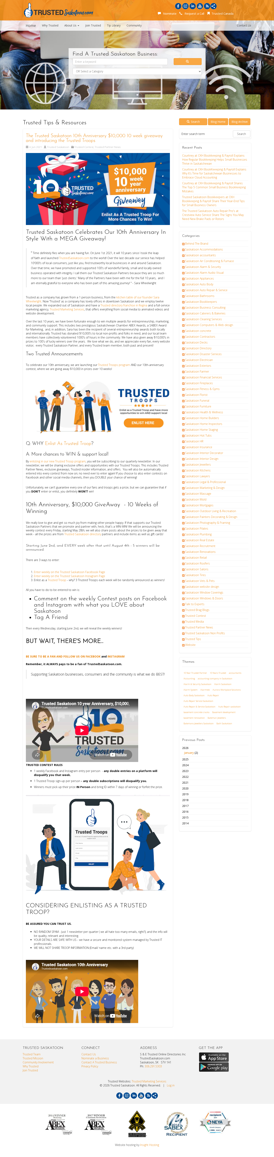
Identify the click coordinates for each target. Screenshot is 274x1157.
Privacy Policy (89, 1066)
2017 (185, 806)
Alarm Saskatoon (222, 684)
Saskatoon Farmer (197, 371)
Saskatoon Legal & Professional (205, 482)
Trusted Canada (222, 13)
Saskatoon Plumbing (198, 534)
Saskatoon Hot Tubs (198, 435)
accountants (235, 672)
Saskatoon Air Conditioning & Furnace (209, 261)
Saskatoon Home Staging (201, 430)
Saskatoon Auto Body (199, 284)
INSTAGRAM (116, 656)
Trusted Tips (193, 639)
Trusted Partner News (108, 147)
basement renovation (194, 717)
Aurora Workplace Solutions (227, 689)
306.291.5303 (153, 1066)
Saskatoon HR (194, 441)
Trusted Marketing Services (67, 309)
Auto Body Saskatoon (194, 695)
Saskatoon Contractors (200, 336)
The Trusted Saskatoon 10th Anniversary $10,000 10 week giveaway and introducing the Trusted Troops (94, 138)
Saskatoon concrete (198, 331)
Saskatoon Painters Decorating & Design (211, 517)
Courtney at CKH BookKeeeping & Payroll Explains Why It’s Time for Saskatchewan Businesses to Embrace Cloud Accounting (214, 173)
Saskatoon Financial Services (203, 377)
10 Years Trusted (218, 672)
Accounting (189, 678)
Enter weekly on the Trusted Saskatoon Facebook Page (69, 572)
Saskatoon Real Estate (199, 540)
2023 (185, 771)
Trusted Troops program (114, 365)
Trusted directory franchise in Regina (123, 305)
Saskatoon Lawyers (197, 476)
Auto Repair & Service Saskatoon (199, 706)
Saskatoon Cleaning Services (203, 319)
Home (31, 25)
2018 (185, 800)
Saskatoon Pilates (196, 528)
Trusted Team (32, 1054)
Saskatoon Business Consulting (205, 307)
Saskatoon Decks (196, 342)
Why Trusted (50, 25)
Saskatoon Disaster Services (203, 354)
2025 (185, 759)
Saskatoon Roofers (197, 563)
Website (190, 645)
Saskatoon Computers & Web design (209, 325)
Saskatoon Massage (198, 493)
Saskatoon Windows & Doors (204, 598)
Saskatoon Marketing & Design (205, 488)
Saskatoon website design (202, 587)
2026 (190, 750)
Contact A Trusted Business (99, 1062)
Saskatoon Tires (195, 575)
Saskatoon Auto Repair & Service (206, 290)
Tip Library (114, 25)
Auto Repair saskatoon (229, 706)
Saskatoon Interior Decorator (204, 453)
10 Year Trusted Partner (195, 672)
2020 (185, 788)
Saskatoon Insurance (198, 447)
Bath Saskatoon (224, 723)
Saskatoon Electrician (199, 360)
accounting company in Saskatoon (215, 678)
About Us (70, 25)
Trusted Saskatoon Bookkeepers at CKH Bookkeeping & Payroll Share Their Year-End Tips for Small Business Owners (213, 201)
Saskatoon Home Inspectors (203, 424)
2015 (185, 817)
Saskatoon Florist (196, 395)
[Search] (187, 61)
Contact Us (244, 25)
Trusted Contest (83, 147)
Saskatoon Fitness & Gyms (202, 389)
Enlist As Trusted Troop (68, 443)
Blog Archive (239, 122)
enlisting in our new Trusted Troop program (58, 461)
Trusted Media (194, 621)
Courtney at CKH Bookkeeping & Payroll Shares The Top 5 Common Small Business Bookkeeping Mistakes (214, 187)
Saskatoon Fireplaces (199, 383)
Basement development (223, 712)
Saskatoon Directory (198, 348)
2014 (185, 823)
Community (134, 25)
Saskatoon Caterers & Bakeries (205, 313)
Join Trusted (93, 25)
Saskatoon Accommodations (204, 249)
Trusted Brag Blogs (197, 610)
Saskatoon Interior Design (201, 459)
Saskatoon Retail (196, 557)
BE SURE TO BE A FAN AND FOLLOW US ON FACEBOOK (63, 656)
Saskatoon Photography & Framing (207, 523)
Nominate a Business (95, 1058)
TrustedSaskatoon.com (74, 258)
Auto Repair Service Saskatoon (198, 700)
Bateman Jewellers (217, 717)
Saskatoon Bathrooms (199, 296)
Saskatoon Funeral (197, 400)
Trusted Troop (57, 580)
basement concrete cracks (196, 712)
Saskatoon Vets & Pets (200, 581)
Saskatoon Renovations (200, 552)
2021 (185, 782)
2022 (185, 777)
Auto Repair (213, 695)
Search (195, 122)
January (189, 753)
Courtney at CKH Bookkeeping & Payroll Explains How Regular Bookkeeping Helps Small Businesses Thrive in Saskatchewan (214, 159)
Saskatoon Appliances (199, 278)
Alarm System (191, 689)
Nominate (169, 13)
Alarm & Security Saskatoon (197, 684)
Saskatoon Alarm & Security (203, 267)
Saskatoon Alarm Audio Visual (204, 273)
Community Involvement (38, 1062)
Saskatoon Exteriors (198, 366)
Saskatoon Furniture (198, 406)
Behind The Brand (196, 243)
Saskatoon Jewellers (198, 464)
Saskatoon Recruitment (200, 546)
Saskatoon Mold (195, 499)
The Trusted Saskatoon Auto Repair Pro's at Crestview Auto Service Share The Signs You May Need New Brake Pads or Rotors (213, 215)
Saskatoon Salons (196, 569)
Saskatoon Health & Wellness (204, 412)
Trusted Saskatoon (58, 147)
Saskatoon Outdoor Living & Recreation (210, 511)
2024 (185, 765)
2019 (185, 794)
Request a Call (193, 13)
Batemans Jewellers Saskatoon (199, 723)
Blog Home (218, 122)
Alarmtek (205, 689)
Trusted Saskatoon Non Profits (205, 633)
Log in (171, 1085)
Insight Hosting (149, 1145)
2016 (185, 812)
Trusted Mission (33, 1058)
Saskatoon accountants (200, 255)
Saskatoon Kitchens (198, 470)
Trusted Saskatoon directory (82, 534)
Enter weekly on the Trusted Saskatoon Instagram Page (70, 576)
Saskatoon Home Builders (202, 418)
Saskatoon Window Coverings (204, 592)
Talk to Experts (194, 604)
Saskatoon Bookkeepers (201, 302)
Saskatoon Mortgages (199, 505)
